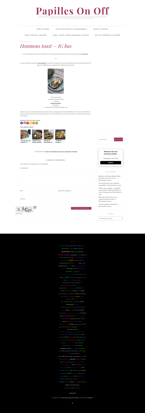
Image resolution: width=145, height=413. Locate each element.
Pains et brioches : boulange (36, 35)
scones (65, 268)
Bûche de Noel (81, 318)
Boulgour (82, 307)
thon (73, 364)
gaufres (68, 288)
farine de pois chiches (68, 290)
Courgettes (65, 340)
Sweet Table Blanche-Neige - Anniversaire (70, 301)
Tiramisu (71, 376)
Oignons (63, 260)
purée (78, 291)
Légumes (68, 271)
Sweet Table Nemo (64, 373)
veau (79, 340)
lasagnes (83, 245)
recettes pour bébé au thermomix (70, 307)
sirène (71, 245)
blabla (84, 293)
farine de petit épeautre (80, 316)
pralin (71, 329)
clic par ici (85, 54)
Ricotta (84, 288)
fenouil (72, 367)
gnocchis (84, 337)
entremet (80, 248)
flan (81, 282)
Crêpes (67, 310)
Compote (76, 274)
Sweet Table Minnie (66, 345)
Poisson (83, 359)
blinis (73, 280)
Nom (21, 190)
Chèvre (72, 263)
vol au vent (61, 337)
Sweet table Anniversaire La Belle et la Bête (68, 351)
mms (73, 271)
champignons (82, 266)
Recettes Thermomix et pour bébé (107, 35)
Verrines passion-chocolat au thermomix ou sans (108, 205)
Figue (84, 257)
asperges (76, 263)
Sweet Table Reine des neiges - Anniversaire (69, 356)
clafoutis (74, 337)
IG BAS (52, 151)
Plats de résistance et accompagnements (71, 29)
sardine (79, 245)
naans (60, 340)
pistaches (81, 251)
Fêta (85, 255)
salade (74, 370)
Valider (110, 162)
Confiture (65, 296)
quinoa (64, 321)
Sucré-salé (63, 367)
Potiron (75, 245)
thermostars (74, 327)
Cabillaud (66, 245)
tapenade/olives (71, 342)
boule (79, 350)
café (73, 299)
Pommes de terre (65, 348)
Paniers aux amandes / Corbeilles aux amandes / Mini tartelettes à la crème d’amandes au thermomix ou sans (110, 191)
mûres (80, 373)
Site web (22, 199)
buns (70, 364)
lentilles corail (63, 379)
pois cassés (62, 376)
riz (75, 345)
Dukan (71, 310)
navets (71, 362)
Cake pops (76, 304)
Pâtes (72, 348)
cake (78, 345)
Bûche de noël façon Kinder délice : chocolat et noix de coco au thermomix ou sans (110, 178)
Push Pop (78, 313)
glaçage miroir (62, 288)
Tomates (74, 151)
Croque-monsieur (72, 296)
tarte (67, 293)
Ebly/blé (83, 373)
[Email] (36, 123)
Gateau (75, 248)
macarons (66, 376)
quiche (69, 367)
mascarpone (73, 313)
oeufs (59, 151)
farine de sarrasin (62, 293)
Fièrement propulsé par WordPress (70, 397)
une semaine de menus (64, 370)
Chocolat (72, 385)
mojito (68, 362)
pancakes (83, 334)
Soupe (81, 345)
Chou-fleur (71, 257)
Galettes (76, 382)
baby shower (65, 257)
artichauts (72, 251)
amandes (81, 310)
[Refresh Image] (35, 207)
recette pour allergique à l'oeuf (77, 277)
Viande (69, 266)
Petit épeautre (62, 263)
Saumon (78, 359)
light (55, 151)
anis (62, 296)
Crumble (75, 268)
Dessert (61, 382)
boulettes (66, 337)
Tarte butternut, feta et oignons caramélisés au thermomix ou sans (110, 184)
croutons (59, 326)
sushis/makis (70, 268)
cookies (71, 248)
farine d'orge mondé (82, 327)
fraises (65, 280)
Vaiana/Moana (71, 353)
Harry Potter (83, 351)
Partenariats (70, 304)
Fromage (83, 313)
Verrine (83, 379)
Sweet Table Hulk (75, 373)
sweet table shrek (62, 313)
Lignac (76, 257)
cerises (61, 316)
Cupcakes (74, 379)
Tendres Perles (76, 271)
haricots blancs (65, 248)
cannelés (67, 364)
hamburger (62, 364)
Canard (68, 313)
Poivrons (79, 337)
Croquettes (63, 310)
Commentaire (24, 168)
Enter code (19, 213)
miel (68, 329)
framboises (78, 367)
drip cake (70, 337)
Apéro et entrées (43, 29)
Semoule (71, 260)
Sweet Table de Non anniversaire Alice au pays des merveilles (72, 332)
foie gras (67, 263)
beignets (79, 280)
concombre (75, 310)
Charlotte (74, 285)
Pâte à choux (82, 348)
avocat (72, 345)
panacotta (78, 296)
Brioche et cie (83, 274)
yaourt (65, 362)
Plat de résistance (64, 255)
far (67, 378)
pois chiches (67, 151)
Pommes (63, 343)
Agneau (67, 353)
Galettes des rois (63, 266)
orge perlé (61, 245)
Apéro (47, 151)
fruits (69, 373)
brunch (77, 321)
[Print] (33, 123)
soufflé (79, 268)
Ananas (82, 296)
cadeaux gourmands (79, 362)
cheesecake (77, 334)
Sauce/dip (81, 376)
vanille (84, 356)
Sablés (79, 379)
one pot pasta (77, 364)
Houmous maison (56, 103)
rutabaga (76, 251)
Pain (62, 151)
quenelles (70, 280)
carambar (83, 370)
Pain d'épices (68, 327)
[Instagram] (24, 123)
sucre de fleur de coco (64, 359)
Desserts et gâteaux (100, 29)
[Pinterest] (27, 123)
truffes (62, 268)
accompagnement (69, 316)
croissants (83, 263)
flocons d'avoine (78, 324)
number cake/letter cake (66, 285)
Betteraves (76, 376)
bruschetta (80, 257)
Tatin (76, 266)
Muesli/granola (74, 318)
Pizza (61, 277)
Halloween (72, 288)
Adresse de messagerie (64, 190)
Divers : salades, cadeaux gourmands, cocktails (71, 35)
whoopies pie (76, 298)
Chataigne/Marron (79, 260)
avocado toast (42, 63)
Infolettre (72, 393)
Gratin (83, 367)
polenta (63, 327)
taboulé (78, 255)
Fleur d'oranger (79, 343)
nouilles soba (83, 364)
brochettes (67, 382)
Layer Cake (80, 382)
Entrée (72, 293)
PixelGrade (90, 397)
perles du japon (69, 298)
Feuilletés (75, 329)
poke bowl (78, 370)
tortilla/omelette (80, 285)
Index (80, 321)
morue (61, 257)
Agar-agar (74, 255)
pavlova (64, 277)
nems (85, 382)
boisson (77, 348)
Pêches (82, 268)
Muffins (62, 291)
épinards (81, 301)
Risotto (77, 385)
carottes (76, 293)
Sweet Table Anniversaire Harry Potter (66, 274)
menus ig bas (72, 321)
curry (73, 266)
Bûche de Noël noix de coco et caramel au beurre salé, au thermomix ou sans (108, 199)
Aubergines (73, 359)
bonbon (75, 290)
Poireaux (77, 282)
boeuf (71, 382)
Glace (67, 260)
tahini (71, 370)
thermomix (65, 251)
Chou (61, 362)
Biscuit (67, 385)
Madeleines (71, 340)
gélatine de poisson (64, 324)
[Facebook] (21, 123)
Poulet (84, 324)
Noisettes (77, 353)
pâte (76, 280)
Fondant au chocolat (65, 318)
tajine (76, 340)
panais (81, 356)
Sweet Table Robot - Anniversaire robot (67, 334)
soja (80, 263)
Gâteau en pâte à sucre (69, 282)
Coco (70, 379)
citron (82, 255)
